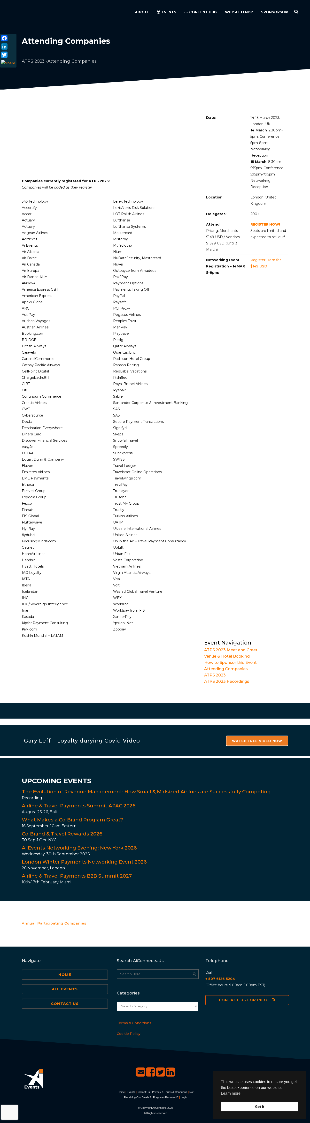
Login (184, 1097)
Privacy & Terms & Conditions (169, 1092)
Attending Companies (226, 669)
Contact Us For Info (243, 1000)
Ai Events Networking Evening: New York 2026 (79, 848)
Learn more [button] (230, 1093)
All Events (65, 989)
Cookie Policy (128, 1034)
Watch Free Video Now (257, 741)
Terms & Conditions (134, 1023)
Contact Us (65, 1003)
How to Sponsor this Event (230, 662)
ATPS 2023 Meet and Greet (230, 650)
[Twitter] (8, 55)
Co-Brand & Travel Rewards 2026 (62, 834)
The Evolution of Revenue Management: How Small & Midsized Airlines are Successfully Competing (146, 792)
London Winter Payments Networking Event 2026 (84, 862)
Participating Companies (61, 923)
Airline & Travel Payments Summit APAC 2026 (78, 806)
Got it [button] (259, 1106)
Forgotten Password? (165, 1097)
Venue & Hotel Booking (227, 656)
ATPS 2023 (215, 675)
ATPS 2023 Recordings (226, 681)
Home (64, 974)
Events (131, 1092)
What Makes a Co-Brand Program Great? (72, 820)
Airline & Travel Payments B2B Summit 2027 (77, 876)
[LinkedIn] (8, 46)
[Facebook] (8, 38)
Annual (29, 923)
